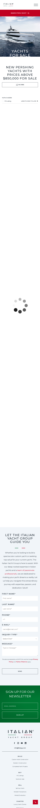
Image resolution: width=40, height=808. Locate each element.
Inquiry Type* (9, 635)
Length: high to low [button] (29, 101)
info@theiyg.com (20, 748)
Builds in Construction (20, 763)
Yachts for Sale (20, 779)
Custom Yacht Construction (20, 759)
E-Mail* (6, 625)
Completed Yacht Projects (20, 766)
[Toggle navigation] (36, 5)
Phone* (6, 615)
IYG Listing (8, 101)
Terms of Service (21, 662)
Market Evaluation (20, 795)
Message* (7, 644)
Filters (21, 84)
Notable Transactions (20, 792)
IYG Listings (20, 775)
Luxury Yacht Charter (20, 804)
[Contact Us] (35, 802)
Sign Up (20, 715)
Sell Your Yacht (20, 788)
